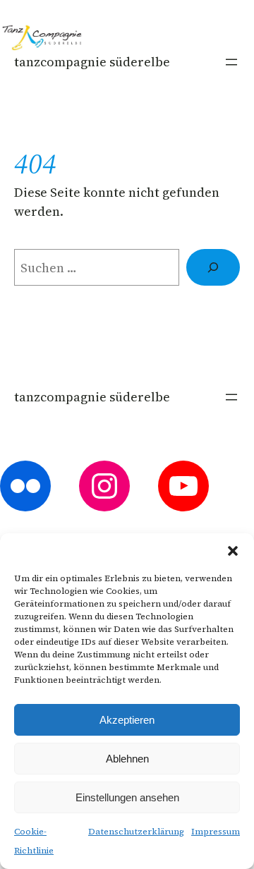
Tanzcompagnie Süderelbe (92, 62)
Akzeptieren (127, 720)
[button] (233, 551)
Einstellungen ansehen (127, 797)
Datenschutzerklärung (136, 831)
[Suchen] (213, 267)
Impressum (215, 831)
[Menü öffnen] (231, 62)
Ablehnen (127, 759)
